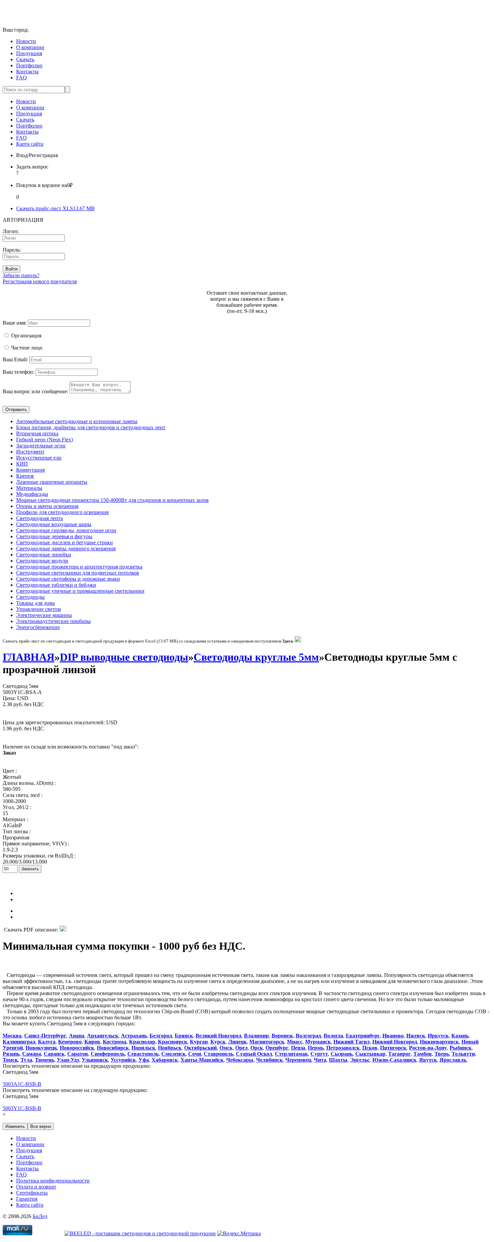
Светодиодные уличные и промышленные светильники (80, 591)
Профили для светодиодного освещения (62, 512)
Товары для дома (35, 603)
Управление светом (38, 609)
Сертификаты (32, 1193)
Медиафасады (32, 494)
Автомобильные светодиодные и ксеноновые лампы (76, 421)
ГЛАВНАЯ (28, 657)
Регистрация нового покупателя (40, 281)
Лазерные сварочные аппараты (51, 482)
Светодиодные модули (42, 560)
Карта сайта (29, 144)
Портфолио (29, 65)
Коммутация (30, 470)
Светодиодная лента (39, 518)
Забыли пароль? (21, 275)
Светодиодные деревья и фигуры (54, 536)
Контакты (27, 71)
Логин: (11, 231)
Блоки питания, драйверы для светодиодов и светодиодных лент (90, 427)
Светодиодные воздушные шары (53, 524)
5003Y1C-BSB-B (22, 1108)
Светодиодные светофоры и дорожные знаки (68, 579)
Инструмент (30, 451)
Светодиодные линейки (43, 554)
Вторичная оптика (37, 433)
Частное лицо (26, 348)
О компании (30, 47)
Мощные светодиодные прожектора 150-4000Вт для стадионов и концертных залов (112, 500)
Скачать (25, 59)
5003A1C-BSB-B (22, 1084)
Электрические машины (44, 615)
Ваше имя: (15, 323)
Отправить (16, 409)
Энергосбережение (38, 627)
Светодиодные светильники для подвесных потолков (77, 573)
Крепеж (25, 476)
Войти (11, 268)
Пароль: (12, 250)
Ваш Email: (15, 359)
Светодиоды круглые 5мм (256, 657)
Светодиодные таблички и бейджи (56, 585)
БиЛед (40, 1216)
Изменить (15, 1126)
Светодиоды (30, 597)
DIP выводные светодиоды (124, 657)
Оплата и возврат (36, 1187)
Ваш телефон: (18, 372)
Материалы (29, 488)
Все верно (40, 1126)
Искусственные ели (38, 458)
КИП (22, 464)
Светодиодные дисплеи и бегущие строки (64, 542)
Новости (26, 41)
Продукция (29, 53)
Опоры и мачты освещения (47, 506)
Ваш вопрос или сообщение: (35, 391)
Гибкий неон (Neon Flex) (44, 439)
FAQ (21, 77)
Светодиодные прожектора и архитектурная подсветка (79, 567)
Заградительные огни (41, 445)
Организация (26, 335)
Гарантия (26, 1199)
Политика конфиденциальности (53, 1180)
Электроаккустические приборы (53, 621)
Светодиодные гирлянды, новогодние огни (66, 530)
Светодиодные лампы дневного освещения (66, 548)
